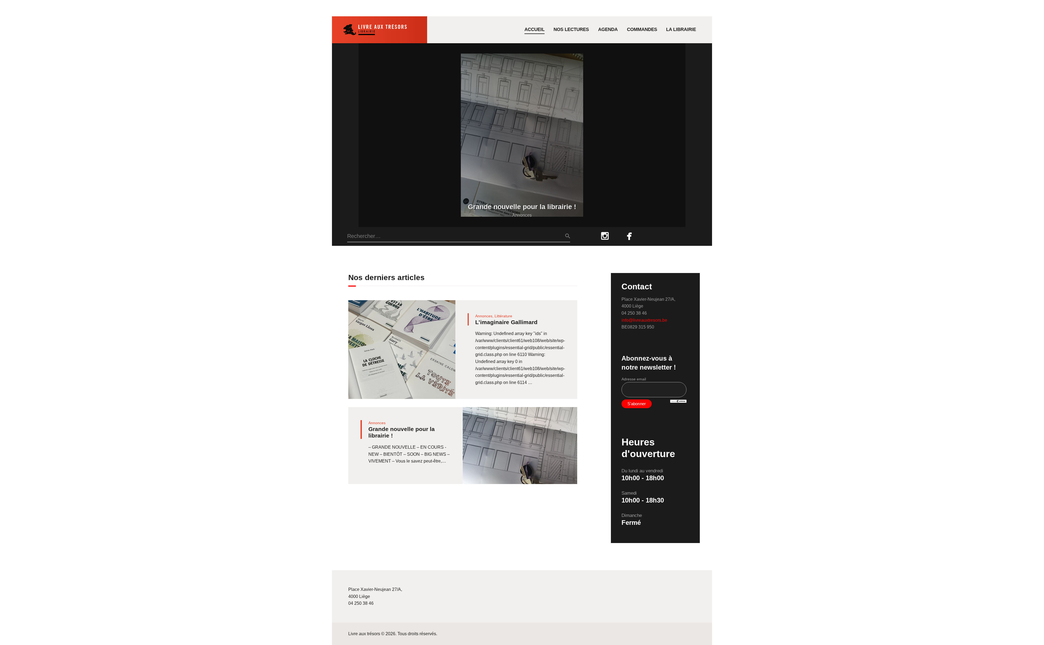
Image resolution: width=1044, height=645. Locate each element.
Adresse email (634, 379)
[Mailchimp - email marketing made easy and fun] (678, 403)
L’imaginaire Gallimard (506, 322)
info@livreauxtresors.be (644, 320)
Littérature (503, 316)
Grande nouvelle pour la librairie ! (522, 206)
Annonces (522, 215)
